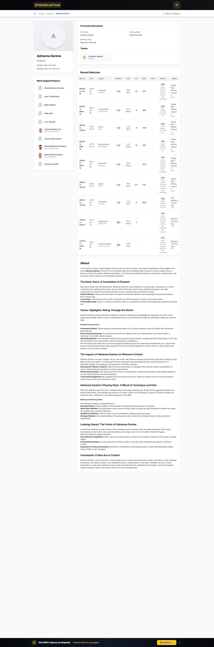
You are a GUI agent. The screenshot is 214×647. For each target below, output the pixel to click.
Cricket (41, 13)
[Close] (180, 642)
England (50, 13)
